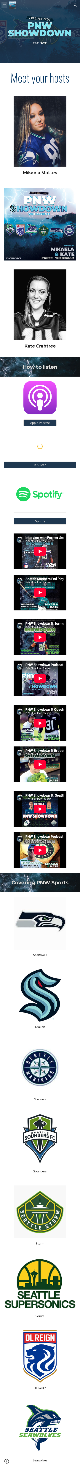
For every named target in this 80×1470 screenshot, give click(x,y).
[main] (40, 43)
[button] (4, 5)
